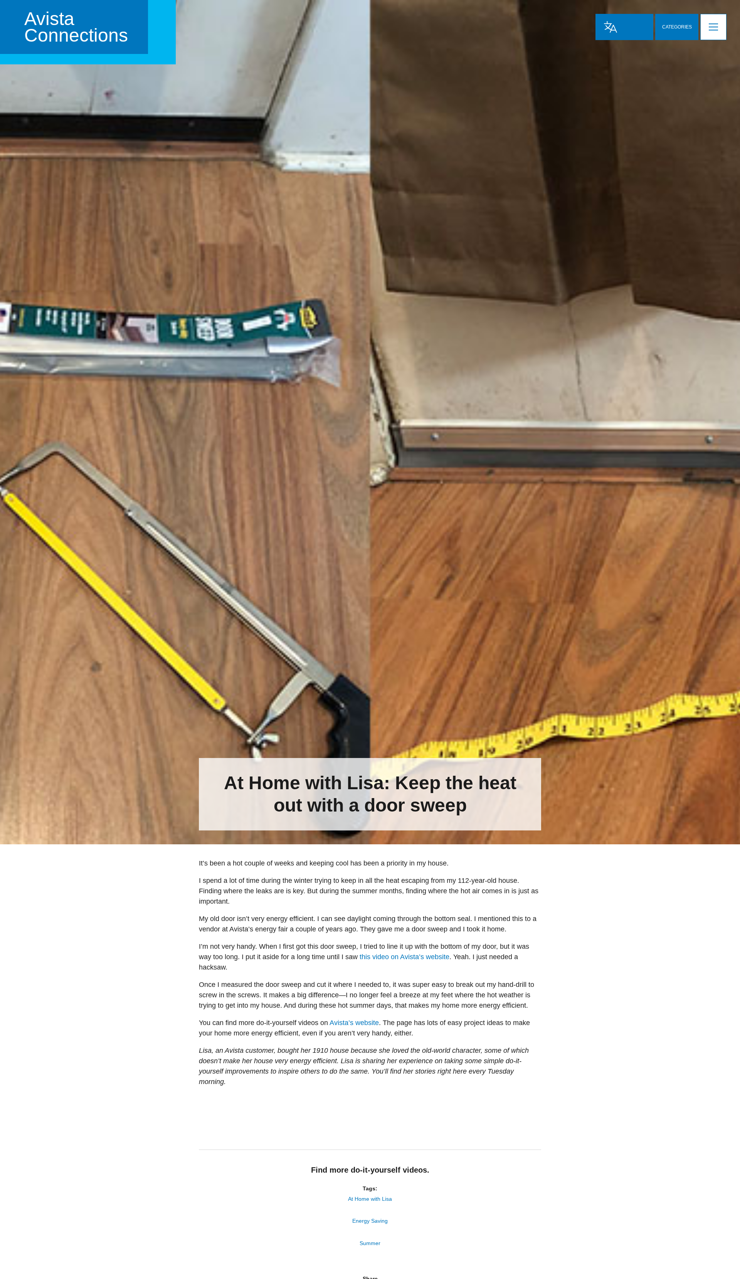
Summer (370, 1243)
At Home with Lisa (370, 1199)
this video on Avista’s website (404, 957)
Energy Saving (370, 1221)
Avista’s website (354, 1023)
